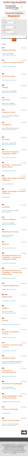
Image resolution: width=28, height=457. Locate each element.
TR (20, 3)
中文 (25, 3)
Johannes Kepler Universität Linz (9, 55)
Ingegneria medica (8, 112)
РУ (17, 3)
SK (19, 3)
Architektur (6, 207)
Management (6, 124)
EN (4, 3)
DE (7, 3)
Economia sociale (8, 76)
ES (8, 3)
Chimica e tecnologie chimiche (13, 62)
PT (16, 3)
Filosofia (5, 87)
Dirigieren (5, 308)
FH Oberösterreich (6, 117)
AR (23, 3)
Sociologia (5, 139)
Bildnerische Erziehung (10, 232)
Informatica (6, 100)
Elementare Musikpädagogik (12, 384)
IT (13, 3)
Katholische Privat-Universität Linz (9, 92)
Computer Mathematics (10, 285)
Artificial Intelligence (9, 219)
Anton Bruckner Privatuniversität (9, 157)
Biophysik (5, 244)
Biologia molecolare (9, 50)
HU (11, 3)
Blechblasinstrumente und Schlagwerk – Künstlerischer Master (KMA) (12, 272)
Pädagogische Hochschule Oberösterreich (11, 324)
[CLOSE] (14, 453)
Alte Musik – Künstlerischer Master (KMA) (12, 166)
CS (5, 3)
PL (14, 3)
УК (22, 3)
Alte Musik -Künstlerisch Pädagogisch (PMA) (10, 153)
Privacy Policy (5, 450)
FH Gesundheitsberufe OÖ (8, 183)
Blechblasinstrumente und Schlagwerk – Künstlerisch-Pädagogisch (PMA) (11, 257)
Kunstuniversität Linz (6, 212)
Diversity (5, 320)
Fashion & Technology (10, 409)
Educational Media (8, 358)
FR (10, 3)
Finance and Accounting (10, 420)
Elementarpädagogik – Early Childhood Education (12, 397)
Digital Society (7, 297)
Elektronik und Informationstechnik (9, 371)
